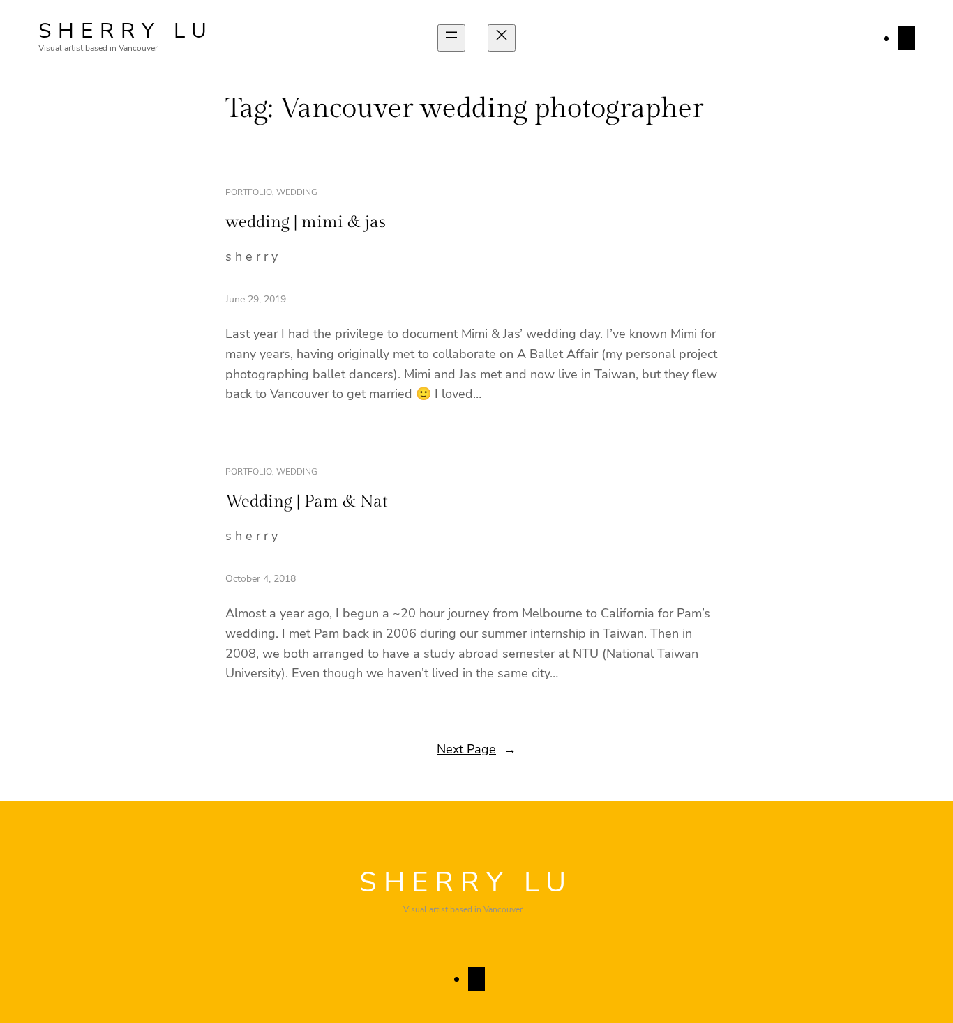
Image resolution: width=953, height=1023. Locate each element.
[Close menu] (502, 38)
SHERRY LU (125, 31)
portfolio (248, 192)
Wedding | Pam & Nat (306, 502)
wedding (296, 192)
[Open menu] (451, 38)
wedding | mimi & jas (305, 222)
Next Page (476, 749)
